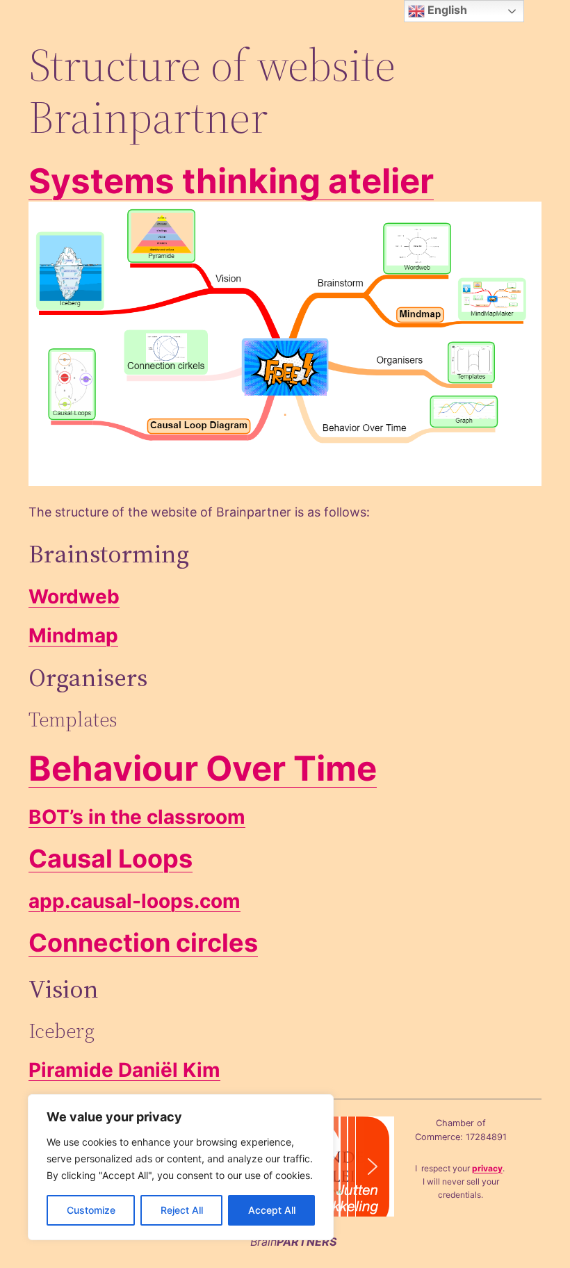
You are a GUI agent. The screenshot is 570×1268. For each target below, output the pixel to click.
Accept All (271, 1210)
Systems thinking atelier (231, 181)
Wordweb (74, 596)
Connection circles (143, 942)
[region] (181, 1167)
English (446, 10)
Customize (91, 1210)
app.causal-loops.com (134, 901)
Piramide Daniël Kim (124, 1070)
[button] (372, 1166)
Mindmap (73, 635)
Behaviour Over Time (202, 768)
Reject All (182, 1210)
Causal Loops (110, 858)
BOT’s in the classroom (136, 817)
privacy (487, 1168)
